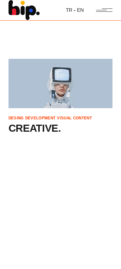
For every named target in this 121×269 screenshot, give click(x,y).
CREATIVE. (35, 128)
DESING (16, 118)
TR (69, 10)
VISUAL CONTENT (74, 118)
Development (40, 118)
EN (80, 10)
